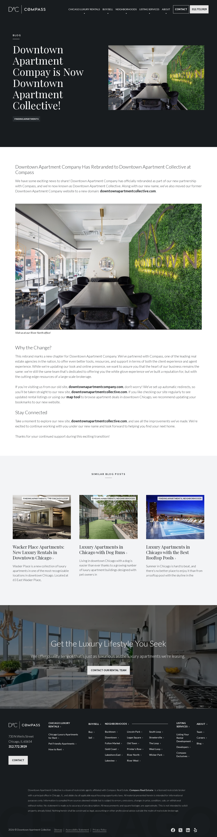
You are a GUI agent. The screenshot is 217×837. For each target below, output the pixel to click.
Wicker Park (155, 754)
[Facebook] (173, 830)
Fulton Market (112, 743)
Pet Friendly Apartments (61, 743)
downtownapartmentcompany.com (96, 387)
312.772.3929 (199, 9)
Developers (182, 747)
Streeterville (155, 737)
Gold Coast (111, 749)
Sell (90, 737)
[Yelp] (195, 830)
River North (133, 754)
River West (133, 760)
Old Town (132, 743)
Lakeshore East (113, 754)
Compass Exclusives (181, 754)
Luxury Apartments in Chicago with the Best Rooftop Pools (168, 552)
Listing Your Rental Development (183, 738)
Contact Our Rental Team (108, 670)
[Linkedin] (188, 830)
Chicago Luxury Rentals (84, 9)
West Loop (154, 749)
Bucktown (110, 731)
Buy (90, 731)
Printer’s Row (134, 749)
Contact (181, 9)
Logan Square (134, 737)
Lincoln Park (133, 731)
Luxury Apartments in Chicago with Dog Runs (102, 549)
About (166, 9)
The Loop (154, 743)
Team (199, 731)
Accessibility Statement (77, 830)
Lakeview (110, 760)
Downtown (111, 737)
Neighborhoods (126, 9)
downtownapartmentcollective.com (128, 191)
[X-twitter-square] (180, 830)
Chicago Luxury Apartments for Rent (63, 736)
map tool (73, 397)
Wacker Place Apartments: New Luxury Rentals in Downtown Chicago (38, 552)
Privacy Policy (99, 830)
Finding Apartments (26, 119)
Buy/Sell (108, 9)
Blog (199, 743)
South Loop (155, 731)
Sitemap (58, 830)
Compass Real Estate (141, 790)
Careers (201, 737)
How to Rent (55, 749)
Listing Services (149, 9)
